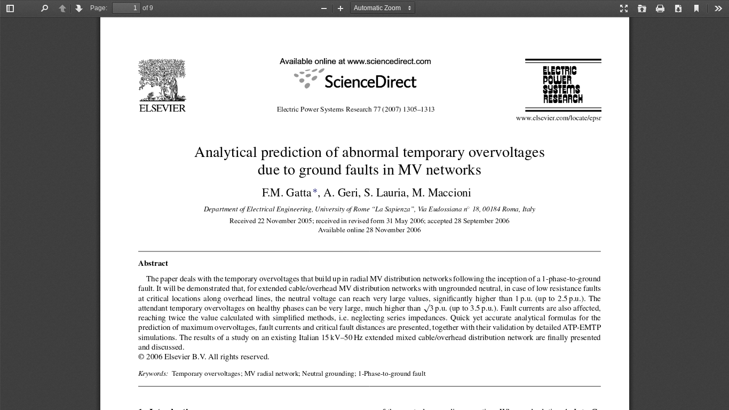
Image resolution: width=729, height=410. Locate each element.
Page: (98, 8)
